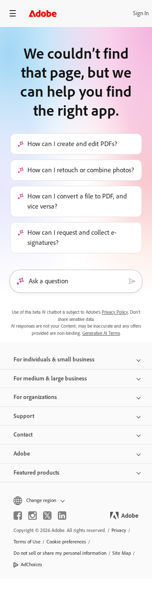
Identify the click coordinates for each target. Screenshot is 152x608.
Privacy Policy (115, 312)
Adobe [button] (22, 453)
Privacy (118, 530)
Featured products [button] (37, 472)
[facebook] (18, 515)
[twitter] (47, 515)
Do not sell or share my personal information (60, 553)
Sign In (141, 13)
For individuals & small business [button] (54, 359)
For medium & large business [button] (50, 378)
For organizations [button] (35, 397)
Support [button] (24, 416)
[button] (76, 500)
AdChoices (31, 564)
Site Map (121, 553)
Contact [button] (23, 434)
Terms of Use (27, 542)
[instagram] (32, 515)
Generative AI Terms (101, 333)
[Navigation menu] (12, 13)
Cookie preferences (66, 542)
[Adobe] (42, 13)
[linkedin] (62, 515)
